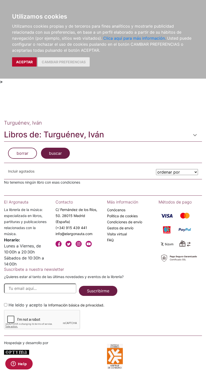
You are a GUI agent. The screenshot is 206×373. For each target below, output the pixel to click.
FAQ (110, 240)
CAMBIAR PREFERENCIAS (64, 62)
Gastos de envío (120, 228)
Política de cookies (122, 216)
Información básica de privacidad (75, 305)
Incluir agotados (21, 171)
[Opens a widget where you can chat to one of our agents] (19, 364)
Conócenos (116, 210)
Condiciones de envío (124, 222)
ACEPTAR (24, 62)
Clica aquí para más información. (134, 38)
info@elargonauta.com (74, 234)
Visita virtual (117, 234)
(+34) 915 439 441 (71, 228)
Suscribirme (98, 290)
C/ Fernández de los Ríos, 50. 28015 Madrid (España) (76, 215)
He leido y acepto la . (56, 304)
